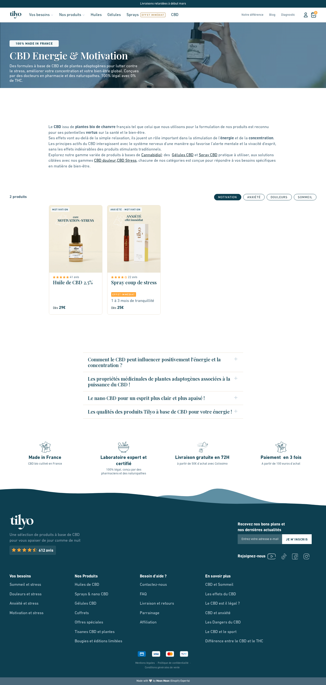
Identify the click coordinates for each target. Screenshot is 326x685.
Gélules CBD (85, 604)
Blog (272, 14)
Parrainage (149, 613)
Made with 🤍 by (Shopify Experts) (163, 681)
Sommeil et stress (25, 585)
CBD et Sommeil (219, 585)
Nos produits (70, 15)
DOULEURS (279, 197)
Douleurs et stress (26, 594)
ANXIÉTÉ (254, 197)
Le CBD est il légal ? (222, 604)
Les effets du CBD (220, 594)
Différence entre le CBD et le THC (234, 641)
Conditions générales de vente (162, 667)
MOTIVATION (227, 197)
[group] (254, 197)
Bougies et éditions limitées (98, 641)
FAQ (143, 594)
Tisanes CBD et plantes (95, 632)
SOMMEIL (305, 197)
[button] (61, 277)
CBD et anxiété (218, 613)
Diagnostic (288, 14)
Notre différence (252, 14)
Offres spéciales (89, 622)
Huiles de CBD (87, 585)
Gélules (114, 15)
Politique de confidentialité (173, 663)
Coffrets (82, 613)
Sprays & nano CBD (91, 594)
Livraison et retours (157, 604)
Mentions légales (145, 663)
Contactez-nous (153, 585)
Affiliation (148, 622)
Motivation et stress (26, 613)
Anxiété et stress (24, 604)
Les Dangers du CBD (223, 622)
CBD (175, 15)
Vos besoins (39, 15)
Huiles (96, 15)
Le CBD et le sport (221, 632)
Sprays (132, 15)
